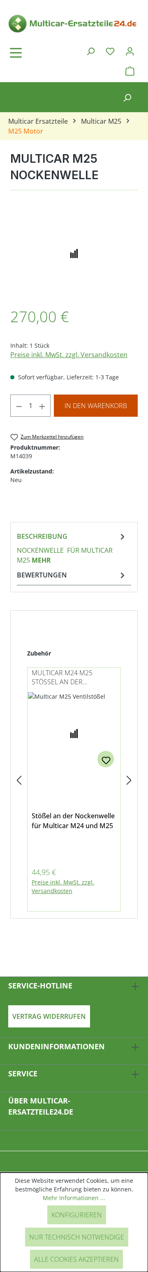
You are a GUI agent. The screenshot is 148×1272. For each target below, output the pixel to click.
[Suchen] (90, 51)
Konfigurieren (76, 1214)
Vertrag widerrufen (49, 1016)
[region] (74, 253)
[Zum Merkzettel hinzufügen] (105, 759)
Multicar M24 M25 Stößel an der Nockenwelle (62, 678)
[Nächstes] (129, 780)
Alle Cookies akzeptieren (76, 1259)
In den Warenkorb (96, 405)
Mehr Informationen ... (74, 1198)
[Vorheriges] (19, 780)
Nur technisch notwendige (76, 1237)
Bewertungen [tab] (42, 574)
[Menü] (39, 52)
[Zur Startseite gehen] (74, 23)
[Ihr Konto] (130, 51)
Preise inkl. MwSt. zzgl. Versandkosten (68, 354)
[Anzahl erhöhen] (42, 406)
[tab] (72, 548)
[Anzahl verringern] (19, 406)
